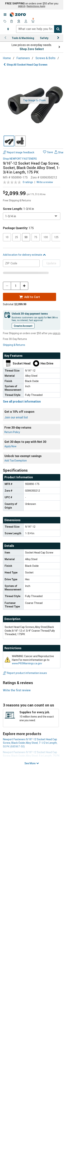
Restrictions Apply (36, 6)
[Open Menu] (4, 14)
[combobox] (39, 29)
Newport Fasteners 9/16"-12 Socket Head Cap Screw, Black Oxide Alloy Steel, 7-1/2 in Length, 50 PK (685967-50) (30, 742)
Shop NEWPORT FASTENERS (20, 158)
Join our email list (16, 417)
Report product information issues (27, 673)
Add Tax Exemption (15, 460)
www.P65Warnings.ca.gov (27, 663)
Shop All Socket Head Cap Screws (27, 64)
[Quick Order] (11, 21)
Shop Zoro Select (32, 49)
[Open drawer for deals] (4, 21)
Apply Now (10, 446)
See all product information (22, 401)
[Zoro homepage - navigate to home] (17, 14)
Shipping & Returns (14, 345)
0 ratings (28, 182)
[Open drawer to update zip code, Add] (8, 29)
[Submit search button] (58, 29)
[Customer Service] (18, 21)
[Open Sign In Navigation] (25, 21)
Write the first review (17, 690)
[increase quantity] (24, 286)
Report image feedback (20, 152)
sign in (21, 6)
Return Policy (12, 432)
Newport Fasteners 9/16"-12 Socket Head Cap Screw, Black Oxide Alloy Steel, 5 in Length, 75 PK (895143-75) (31, 755)
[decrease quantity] (7, 286)
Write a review (44, 182)
